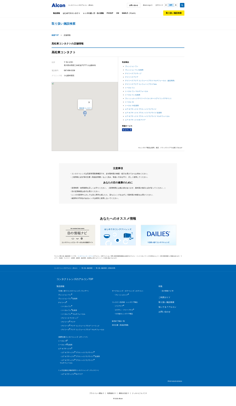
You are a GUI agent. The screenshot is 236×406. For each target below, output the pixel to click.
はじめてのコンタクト (71, 13)
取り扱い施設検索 (174, 13)
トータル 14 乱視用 (132, 105)
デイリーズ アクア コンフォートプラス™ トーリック (80, 326)
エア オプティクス (65, 349)
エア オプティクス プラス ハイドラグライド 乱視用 (143, 113)
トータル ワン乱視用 (69, 310)
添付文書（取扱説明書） (121, 325)
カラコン (90, 256)
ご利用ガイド (164, 297)
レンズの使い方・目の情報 (93, 13)
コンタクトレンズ (82, 256)
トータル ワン (130, 88)
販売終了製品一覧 (118, 321)
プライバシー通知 (95, 393)
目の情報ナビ (166, 291)
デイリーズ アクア (131, 77)
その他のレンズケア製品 (124, 314)
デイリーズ (62, 302)
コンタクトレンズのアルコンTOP (75, 279)
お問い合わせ (133, 5)
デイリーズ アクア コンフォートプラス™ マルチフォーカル (82, 330)
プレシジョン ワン (131, 66)
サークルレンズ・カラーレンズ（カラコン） (128, 291)
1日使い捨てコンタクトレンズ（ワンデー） (73, 291)
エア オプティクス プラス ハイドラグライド (140, 109)
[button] (85, 114)
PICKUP (110, 13)
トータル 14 (129, 102)
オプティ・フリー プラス (124, 310)
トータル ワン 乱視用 (132, 95)
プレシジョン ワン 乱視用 (134, 70)
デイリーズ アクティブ (133, 73)
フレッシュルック (122, 295)
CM (117, 13)
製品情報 (56, 13)
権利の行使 (123, 393)
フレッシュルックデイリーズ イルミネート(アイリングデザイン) (148, 98)
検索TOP (55, 35)
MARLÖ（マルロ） (129, 13)
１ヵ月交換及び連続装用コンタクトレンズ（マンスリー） (79, 370)
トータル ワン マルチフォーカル (136, 91)
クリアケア (119, 306)
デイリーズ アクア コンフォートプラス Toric (141, 84)
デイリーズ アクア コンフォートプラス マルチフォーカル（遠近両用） (150, 81)
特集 (160, 286)
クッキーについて (138, 393)
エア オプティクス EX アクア (135, 120)
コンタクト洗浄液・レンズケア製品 (125, 302)
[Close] (89, 102)
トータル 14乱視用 (65, 345)
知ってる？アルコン (167, 307)
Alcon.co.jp (146, 5)
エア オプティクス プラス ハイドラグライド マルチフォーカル (147, 116)
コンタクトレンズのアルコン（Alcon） (81, 5)
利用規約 (110, 393)
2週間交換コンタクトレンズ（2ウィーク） (73, 337)
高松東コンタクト (85, 108)
